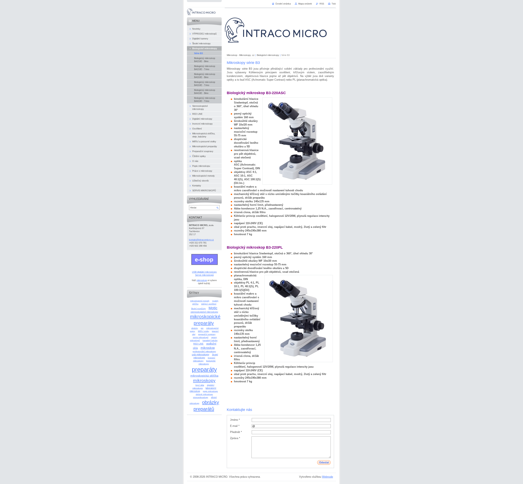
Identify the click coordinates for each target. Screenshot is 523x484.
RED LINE (198, 344)
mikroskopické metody (199, 301)
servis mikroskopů (200, 337)
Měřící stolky (203, 331)
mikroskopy (204, 380)
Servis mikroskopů (204, 275)
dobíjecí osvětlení (208, 304)
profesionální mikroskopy (204, 351)
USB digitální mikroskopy (204, 272)
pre (202, 328)
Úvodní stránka (283, 3)
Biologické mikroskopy (268, 55)
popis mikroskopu (210, 391)
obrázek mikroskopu (204, 394)
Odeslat (324, 462)
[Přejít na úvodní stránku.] (201, 14)
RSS (322, 3)
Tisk (334, 3)
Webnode (327, 476)
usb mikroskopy (200, 354)
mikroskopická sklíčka (204, 375)
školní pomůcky (198, 308)
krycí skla (200, 385)
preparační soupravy (207, 334)
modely (215, 301)
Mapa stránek (305, 3)
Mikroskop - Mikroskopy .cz (241, 55)
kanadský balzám (210, 340)
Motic (213, 308)
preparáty (204, 369)
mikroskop (202, 280)
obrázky (194, 328)
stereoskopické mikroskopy (204, 312)
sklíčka (195, 304)
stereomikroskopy (200, 397)
